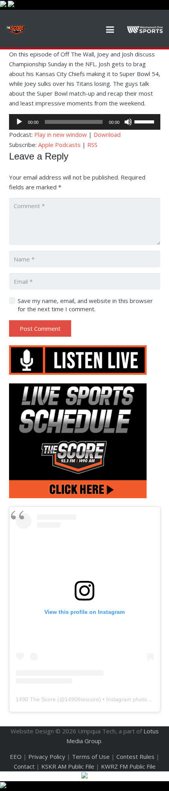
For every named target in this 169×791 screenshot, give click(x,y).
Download (107, 134)
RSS (92, 145)
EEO (16, 756)
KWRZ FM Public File (128, 766)
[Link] (15, 29)
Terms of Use (91, 756)
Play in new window (60, 134)
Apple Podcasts (59, 145)
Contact (24, 766)
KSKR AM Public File (67, 766)
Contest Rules (135, 756)
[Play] (19, 122)
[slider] (145, 121)
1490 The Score (36, 699)
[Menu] (110, 30)
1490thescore (82, 699)
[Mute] (128, 122)
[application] (84, 122)
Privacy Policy (46, 756)
